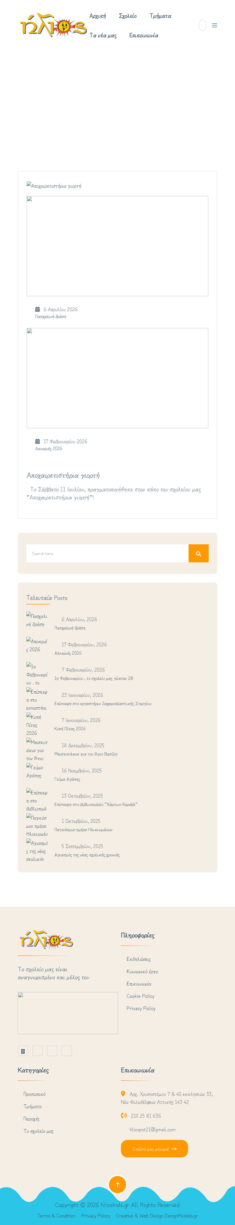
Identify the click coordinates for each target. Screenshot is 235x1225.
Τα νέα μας (103, 35)
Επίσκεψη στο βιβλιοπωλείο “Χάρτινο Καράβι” (96, 803)
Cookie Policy (140, 995)
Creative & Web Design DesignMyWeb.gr (157, 1215)
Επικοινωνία (144, 35)
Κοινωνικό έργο (142, 971)
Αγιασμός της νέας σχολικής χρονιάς (87, 854)
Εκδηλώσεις (139, 958)
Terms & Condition (56, 1215)
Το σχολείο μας (38, 1130)
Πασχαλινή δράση (50, 316)
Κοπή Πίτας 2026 (70, 728)
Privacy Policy (141, 1008)
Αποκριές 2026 (48, 448)
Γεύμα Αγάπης (67, 778)
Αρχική (97, 15)
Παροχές (31, 1118)
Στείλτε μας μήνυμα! (150, 1148)
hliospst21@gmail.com (153, 1129)
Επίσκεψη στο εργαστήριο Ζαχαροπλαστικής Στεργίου (103, 703)
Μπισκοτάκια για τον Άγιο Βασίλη (85, 753)
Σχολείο (128, 15)
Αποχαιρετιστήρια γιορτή (63, 474)
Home (103, 101)
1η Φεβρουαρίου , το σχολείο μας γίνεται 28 (93, 677)
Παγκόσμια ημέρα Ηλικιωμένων (83, 829)
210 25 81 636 (146, 1115)
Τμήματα (160, 15)
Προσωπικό (34, 1093)
